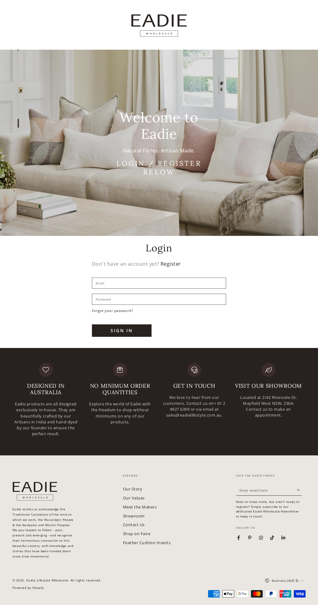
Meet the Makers (140, 507)
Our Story (132, 489)
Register (171, 263)
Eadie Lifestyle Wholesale (47, 580)
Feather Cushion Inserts (146, 542)
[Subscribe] (299, 490)
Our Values (134, 498)
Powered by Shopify (28, 588)
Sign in (122, 330)
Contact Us (134, 524)
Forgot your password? (112, 310)
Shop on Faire (136, 533)
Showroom (134, 516)
